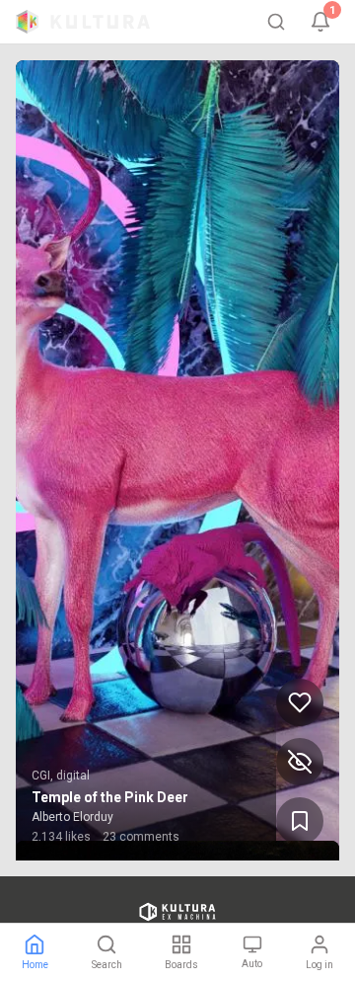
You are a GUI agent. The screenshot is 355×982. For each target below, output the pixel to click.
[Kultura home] (83, 22)
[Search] (276, 22)
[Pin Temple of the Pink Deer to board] (299, 821)
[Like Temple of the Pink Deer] (299, 702)
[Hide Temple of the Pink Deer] (299, 761)
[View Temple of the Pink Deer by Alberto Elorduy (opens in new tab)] (177, 460)
